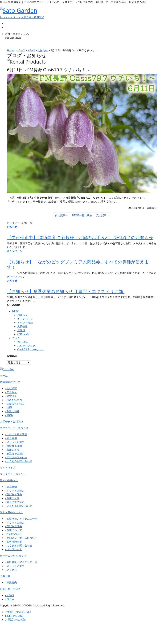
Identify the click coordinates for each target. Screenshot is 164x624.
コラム (16, 338)
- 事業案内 (11, 582)
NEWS (15, 311)
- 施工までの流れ (15, 453)
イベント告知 (25, 322)
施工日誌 (22, 342)
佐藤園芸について (10, 382)
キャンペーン (25, 319)
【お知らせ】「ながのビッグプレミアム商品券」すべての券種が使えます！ (78, 264)
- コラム (9, 599)
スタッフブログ (26, 345)
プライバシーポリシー (13, 474)
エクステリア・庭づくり (14, 428)
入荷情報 (22, 326)
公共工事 (5, 576)
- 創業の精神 (12, 411)
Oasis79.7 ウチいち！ (30, 349)
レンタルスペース (10, 17)
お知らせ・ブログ (10, 589)
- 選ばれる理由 (13, 446)
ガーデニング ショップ (13, 555)
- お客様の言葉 (13, 541)
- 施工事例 (11, 438)
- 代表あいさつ (13, 400)
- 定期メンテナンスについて (21, 538)
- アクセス (11, 392)
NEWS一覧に (82, 215)
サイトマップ (7, 467)
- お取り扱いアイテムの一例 (21, 518)
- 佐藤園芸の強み (15, 403)
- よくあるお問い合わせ (18, 461)
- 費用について (13, 530)
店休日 (21, 330)
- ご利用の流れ (13, 534)
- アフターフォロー (16, 457)
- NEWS (9, 595)
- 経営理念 (11, 396)
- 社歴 (8, 407)
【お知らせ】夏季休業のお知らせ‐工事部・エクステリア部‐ (65, 291)
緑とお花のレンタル (11, 512)
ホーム (4, 375)
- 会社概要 (11, 388)
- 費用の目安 (12, 449)
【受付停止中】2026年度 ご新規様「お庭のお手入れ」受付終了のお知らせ (80, 237)
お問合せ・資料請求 (32, 17)
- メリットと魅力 (15, 442)
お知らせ (22, 315)
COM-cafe (23, 334)
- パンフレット (13, 549)
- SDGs (9, 415)
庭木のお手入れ (9, 480)
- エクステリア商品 (16, 434)
